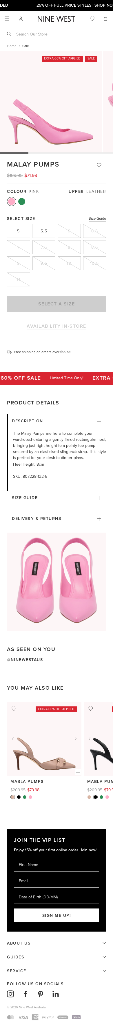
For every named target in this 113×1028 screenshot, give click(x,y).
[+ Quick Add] (78, 772)
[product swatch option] (11, 201)
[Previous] (13, 739)
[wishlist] (92, 19)
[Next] (75, 739)
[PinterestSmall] (41, 994)
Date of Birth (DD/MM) (36, 890)
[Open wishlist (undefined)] (92, 19)
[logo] (56, 19)
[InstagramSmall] (10, 994)
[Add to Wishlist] (99, 165)
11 (18, 279)
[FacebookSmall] (25, 994)
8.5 (94, 247)
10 (69, 263)
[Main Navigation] (7, 19)
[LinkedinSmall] (56, 994)
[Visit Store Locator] (21, 19)
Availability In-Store (56, 326)
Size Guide (97, 218)
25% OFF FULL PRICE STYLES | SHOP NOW (56, 5)
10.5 (94, 263)
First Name (28, 857)
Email (24, 874)
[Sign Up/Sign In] (21, 18)
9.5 (44, 263)
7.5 (44, 247)
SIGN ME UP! (56, 915)
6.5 (94, 231)
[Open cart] (106, 19)
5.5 (44, 231)
